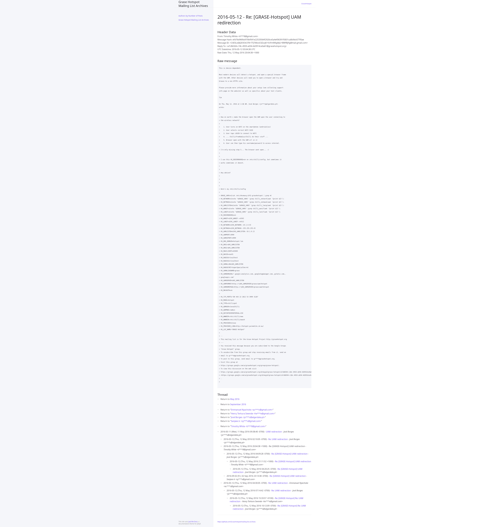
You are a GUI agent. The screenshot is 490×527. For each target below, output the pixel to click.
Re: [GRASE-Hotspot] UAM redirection (289, 453)
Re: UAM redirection (278, 439)
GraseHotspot (306, 4)
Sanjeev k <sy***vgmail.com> (246, 421)
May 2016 (234, 399)
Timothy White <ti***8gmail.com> (248, 426)
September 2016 (238, 404)
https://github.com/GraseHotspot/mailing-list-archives (236, 522)
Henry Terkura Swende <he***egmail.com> (253, 413)
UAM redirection (274, 431)
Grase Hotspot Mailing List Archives (193, 4)
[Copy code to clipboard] (308, 67)
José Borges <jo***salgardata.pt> (248, 417)
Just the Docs (193, 521)
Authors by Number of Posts (191, 16)
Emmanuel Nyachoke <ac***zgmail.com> (252, 409)
